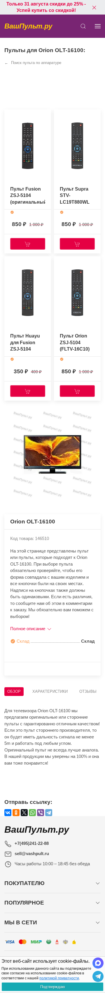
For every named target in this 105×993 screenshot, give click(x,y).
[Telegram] (48, 812)
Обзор (14, 691)
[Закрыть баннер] (94, 7)
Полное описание (28, 628)
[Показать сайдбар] (97, 26)
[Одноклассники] (16, 812)
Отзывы (88, 691)
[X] (24, 812)
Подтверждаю (52, 987)
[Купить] (27, 244)
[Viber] (40, 812)
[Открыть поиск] (83, 26)
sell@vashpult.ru (32, 853)
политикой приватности (59, 978)
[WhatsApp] (32, 812)
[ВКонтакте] (7, 812)
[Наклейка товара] (8, 115)
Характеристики (50, 691)
